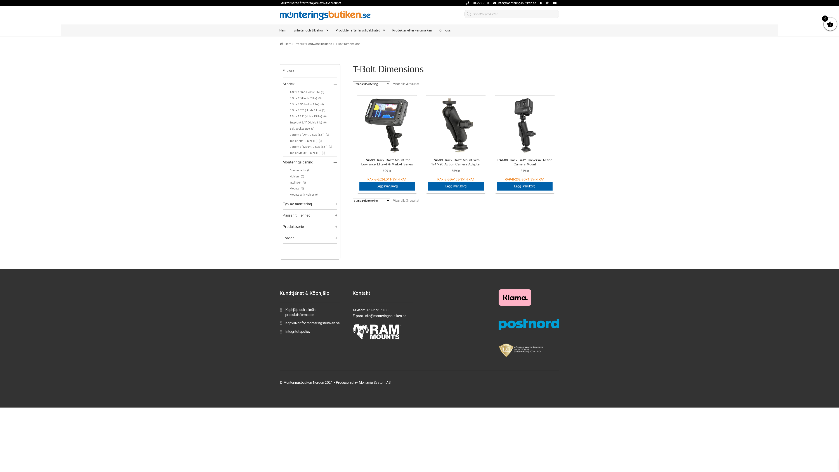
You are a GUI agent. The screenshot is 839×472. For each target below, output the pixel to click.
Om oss (445, 30)
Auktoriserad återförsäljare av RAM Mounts (311, 3)
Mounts (297, 188)
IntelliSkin (298, 182)
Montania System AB (375, 382)
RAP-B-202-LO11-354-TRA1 (387, 169)
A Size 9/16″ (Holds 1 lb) (307, 92)
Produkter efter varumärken (412, 30)
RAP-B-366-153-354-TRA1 (456, 169)
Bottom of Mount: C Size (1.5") (311, 146)
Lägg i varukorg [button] (387, 186)
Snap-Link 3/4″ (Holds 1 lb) (308, 122)
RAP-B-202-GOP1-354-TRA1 (524, 169)
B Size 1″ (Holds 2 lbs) (306, 98)
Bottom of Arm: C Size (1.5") (309, 134)
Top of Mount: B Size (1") (307, 152)
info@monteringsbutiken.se (517, 3)
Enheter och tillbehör (308, 30)
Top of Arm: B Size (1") (306, 140)
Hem (282, 30)
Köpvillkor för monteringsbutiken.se (312, 323)
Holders (297, 176)
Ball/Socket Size (302, 128)
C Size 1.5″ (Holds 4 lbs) (307, 104)
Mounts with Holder (304, 194)
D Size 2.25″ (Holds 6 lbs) (307, 110)
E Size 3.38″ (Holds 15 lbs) (308, 116)
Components (300, 170)
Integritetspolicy (297, 332)
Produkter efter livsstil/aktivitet (358, 30)
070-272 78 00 (481, 3)
